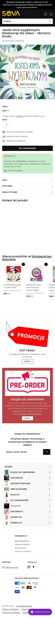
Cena (5, 106)
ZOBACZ (27, 361)
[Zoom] (51, 95)
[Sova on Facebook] (33, 567)
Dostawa (19, 116)
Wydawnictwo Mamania (13, 40)
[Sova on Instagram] (29, 567)
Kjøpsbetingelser (22, 541)
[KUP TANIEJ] (27, 334)
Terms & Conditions (23, 551)
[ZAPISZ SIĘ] (46, 452)
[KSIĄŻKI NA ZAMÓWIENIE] (27, 383)
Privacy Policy (20, 548)
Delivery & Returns (22, 544)
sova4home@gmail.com (30, 414)
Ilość (4, 119)
